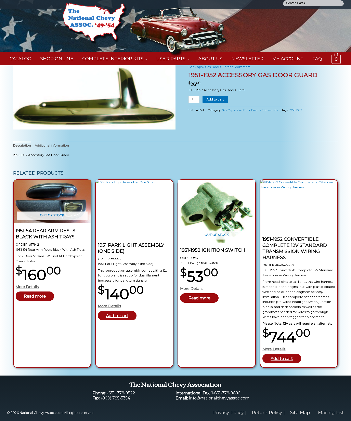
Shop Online (56, 59)
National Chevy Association (179, 11)
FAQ (317, 59)
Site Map (300, 412)
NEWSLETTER (247, 59)
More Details (27, 287)
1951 (292, 110)
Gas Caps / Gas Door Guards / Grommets (219, 67)
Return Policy (267, 412)
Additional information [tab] (52, 145)
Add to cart (215, 99)
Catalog (20, 59)
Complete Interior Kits (112, 59)
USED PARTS (170, 59)
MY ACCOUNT (287, 59)
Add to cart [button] (117, 315)
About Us (210, 59)
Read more (35, 296)
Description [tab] (22, 145)
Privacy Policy (228, 412)
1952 (299, 110)
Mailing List (331, 412)
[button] (168, 72)
